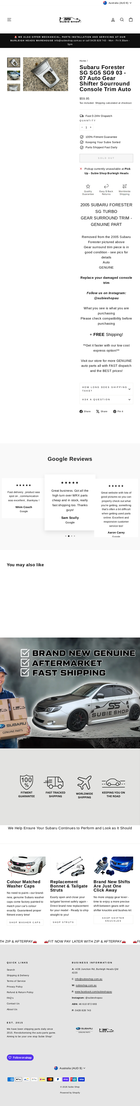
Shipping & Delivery (18, 975)
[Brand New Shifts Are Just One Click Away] (113, 866)
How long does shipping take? (104, 389)
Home (83, 61)
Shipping (100, 103)
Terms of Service (16, 981)
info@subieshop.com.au (88, 979)
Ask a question (96, 399)
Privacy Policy (15, 986)
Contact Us (13, 1003)
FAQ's (10, 998)
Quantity (88, 120)
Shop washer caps (25, 922)
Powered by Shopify (70, 1092)
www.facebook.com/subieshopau (93, 991)
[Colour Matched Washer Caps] (26, 866)
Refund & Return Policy (20, 992)
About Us (12, 1009)
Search (11, 969)
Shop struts (63, 922)
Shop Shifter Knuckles (113, 919)
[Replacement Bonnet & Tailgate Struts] (70, 866)
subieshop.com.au (86, 985)
